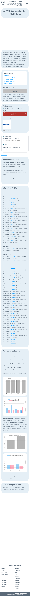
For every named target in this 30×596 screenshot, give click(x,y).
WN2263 (13, 285)
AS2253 (13, 220)
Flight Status (7, 75)
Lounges (17, 588)
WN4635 (13, 325)
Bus (16, 572)
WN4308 (13, 321)
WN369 (13, 309)
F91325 (13, 256)
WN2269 (13, 297)
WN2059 (13, 281)
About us (25, 593)
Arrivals (3, 570)
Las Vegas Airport (15, 1)
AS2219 (13, 208)
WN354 (13, 305)
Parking (17, 580)
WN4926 (13, 333)
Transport (17, 570)
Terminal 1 (4, 582)
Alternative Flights (8, 79)
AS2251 (13, 212)
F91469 (13, 260)
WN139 (13, 272)
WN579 (13, 339)
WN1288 (13, 268)
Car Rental (17, 582)
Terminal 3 (4, 584)
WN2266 (13, 289)
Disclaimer (17, 593)
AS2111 (12, 202)
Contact (21, 593)
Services (17, 586)
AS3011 (13, 236)
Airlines (17, 568)
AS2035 (13, 198)
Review (3, 586)
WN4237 (13, 313)
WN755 (13, 343)
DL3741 (13, 248)
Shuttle (17, 576)
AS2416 (13, 232)
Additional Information (9, 77)
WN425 (13, 317)
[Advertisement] (15, 34)
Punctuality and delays (9, 81)
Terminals (3, 580)
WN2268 (13, 293)
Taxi (16, 574)
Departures (4, 572)
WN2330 (13, 301)
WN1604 (13, 273)
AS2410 (13, 228)
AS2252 (13, 216)
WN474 (13, 329)
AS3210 (13, 240)
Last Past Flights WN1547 (10, 83)
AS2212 (13, 204)
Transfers (17, 578)
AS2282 (13, 224)
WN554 (13, 335)
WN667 (13, 341)
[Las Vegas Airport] (3, 3)
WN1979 (13, 277)
